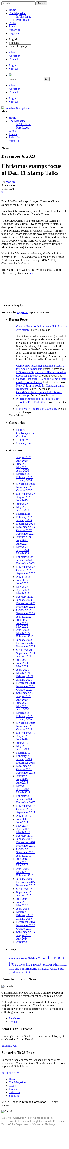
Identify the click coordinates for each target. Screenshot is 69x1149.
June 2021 (22, 663)
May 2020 (22, 706)
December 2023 (25, 563)
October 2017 (24, 809)
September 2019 (25, 732)
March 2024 (23, 553)
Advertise (14, 55)
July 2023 (22, 580)
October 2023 (24, 570)
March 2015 (23, 912)
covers (22, 964)
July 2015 (22, 898)
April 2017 (22, 829)
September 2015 (25, 892)
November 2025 (25, 487)
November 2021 (25, 646)
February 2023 (24, 596)
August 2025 (23, 497)
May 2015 (22, 905)
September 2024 (25, 533)
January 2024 (24, 560)
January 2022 (24, 639)
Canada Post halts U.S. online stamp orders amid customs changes (41, 380)
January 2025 (24, 520)
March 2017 (23, 832)
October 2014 (24, 928)
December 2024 (25, 523)
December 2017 (25, 802)
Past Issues (22, 19)
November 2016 (25, 845)
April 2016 (22, 868)
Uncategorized (24, 443)
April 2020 (22, 709)
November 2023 (25, 566)
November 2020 (25, 686)
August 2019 (23, 736)
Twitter (13, 1021)
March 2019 (23, 752)
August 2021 (23, 656)
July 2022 (22, 619)
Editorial (21, 429)
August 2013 (23, 941)
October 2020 (24, 689)
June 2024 (22, 543)
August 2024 (23, 536)
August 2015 (23, 895)
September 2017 (25, 812)
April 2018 (22, 789)
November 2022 (25, 606)
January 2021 (24, 679)
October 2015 (24, 888)
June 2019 (22, 742)
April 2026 (22, 470)
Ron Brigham (43, 969)
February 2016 (24, 875)
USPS (27, 972)
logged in (22, 312)
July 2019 (22, 739)
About (12, 52)
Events (13, 26)
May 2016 (22, 865)
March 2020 (23, 712)
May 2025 (22, 507)
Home (12, 9)
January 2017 (24, 838)
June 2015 (22, 902)
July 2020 (22, 699)
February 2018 (24, 795)
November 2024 (25, 526)
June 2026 (22, 463)
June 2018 (22, 782)
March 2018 (23, 792)
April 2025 (22, 510)
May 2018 (22, 785)
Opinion (21, 436)
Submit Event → (11, 1045)
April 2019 (22, 749)
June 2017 (22, 822)
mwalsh (10, 181)
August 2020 (23, 696)
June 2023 (22, 583)
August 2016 (23, 855)
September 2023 (25, 573)
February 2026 (24, 477)
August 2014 (23, 935)
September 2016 (25, 852)
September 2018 (25, 772)
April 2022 (22, 629)
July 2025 (22, 500)
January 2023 (24, 600)
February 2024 (24, 556)
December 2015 (25, 882)
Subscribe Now (10, 1072)
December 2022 (25, 603)
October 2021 (24, 649)
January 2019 (24, 759)
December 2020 (25, 682)
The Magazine (17, 13)
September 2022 (25, 613)
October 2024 (24, 530)
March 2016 (23, 872)
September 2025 (25, 493)
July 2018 (22, 779)
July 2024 (22, 540)
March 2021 (23, 673)
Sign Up (14, 68)
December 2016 (25, 842)
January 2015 (24, 918)
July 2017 (22, 819)
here (31, 273)
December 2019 (25, 722)
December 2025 (25, 483)
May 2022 (22, 626)
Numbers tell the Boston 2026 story (36, 408)
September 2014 (25, 931)
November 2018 (25, 765)
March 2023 (23, 593)
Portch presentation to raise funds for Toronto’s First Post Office (37, 400)
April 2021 (22, 669)
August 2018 (23, 775)
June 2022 (22, 623)
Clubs (12, 23)
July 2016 (22, 858)
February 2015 (24, 915)
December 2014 (25, 921)
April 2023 (22, 590)
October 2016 (24, 848)
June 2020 (22, 702)
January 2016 (24, 878)
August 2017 (23, 815)
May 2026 (22, 467)
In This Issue (23, 16)
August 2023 (23, 576)
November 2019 (25, 726)
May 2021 (22, 666)
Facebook (14, 1018)
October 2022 (24, 609)
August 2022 (23, 616)
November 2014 (25, 925)
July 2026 (22, 460)
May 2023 (22, 586)
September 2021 (25, 653)
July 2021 (22, 659)
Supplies (14, 33)
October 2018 (24, 769)
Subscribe (14, 29)
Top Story (22, 439)
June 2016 (22, 862)
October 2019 (24, 729)
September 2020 (25, 692)
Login (12, 65)
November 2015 (25, 885)
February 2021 (24, 676)
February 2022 (24, 636)
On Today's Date (26, 433)
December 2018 (25, 762)
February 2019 (24, 756)
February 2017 (24, 835)
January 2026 (24, 480)
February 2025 (24, 517)
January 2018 (24, 799)
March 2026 (23, 473)
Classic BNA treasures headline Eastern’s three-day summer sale (40, 367)
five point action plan (43, 964)
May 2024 (22, 546)
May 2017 (22, 825)
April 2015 (22, 908)
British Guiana (37, 958)
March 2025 (23, 513)
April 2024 (22, 550)
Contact (13, 59)
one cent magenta (26, 968)
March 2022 (23, 633)
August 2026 (23, 457)
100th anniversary (18, 958)
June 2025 (22, 503)
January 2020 (24, 719)
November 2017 (25, 805)
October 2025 (24, 490)
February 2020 (24, 716)
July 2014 (22, 938)
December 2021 (25, 643)
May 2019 (22, 746)
